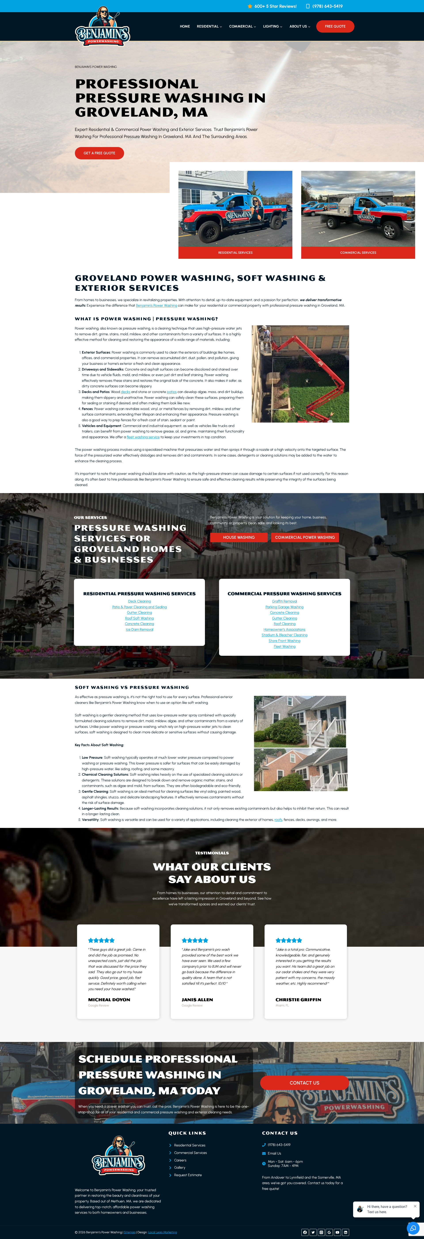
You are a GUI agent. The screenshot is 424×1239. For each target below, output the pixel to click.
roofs (278, 820)
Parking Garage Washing (284, 607)
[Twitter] (313, 1232)
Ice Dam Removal (139, 629)
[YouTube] (337, 1232)
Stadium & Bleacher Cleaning (284, 635)
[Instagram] (321, 1232)
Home (185, 26)
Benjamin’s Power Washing (156, 305)
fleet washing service (143, 437)
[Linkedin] (345, 1232)
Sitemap (130, 1232)
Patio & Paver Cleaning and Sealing (139, 607)
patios (172, 392)
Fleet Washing (284, 646)
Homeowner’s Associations (284, 629)
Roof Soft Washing (139, 618)
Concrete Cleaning (139, 624)
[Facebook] (305, 1232)
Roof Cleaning (284, 624)
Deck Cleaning (139, 601)
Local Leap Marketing (162, 1232)
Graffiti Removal (284, 601)
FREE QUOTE (335, 26)
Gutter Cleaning (139, 612)
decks (125, 392)
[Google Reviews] (329, 1232)
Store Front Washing (284, 641)
